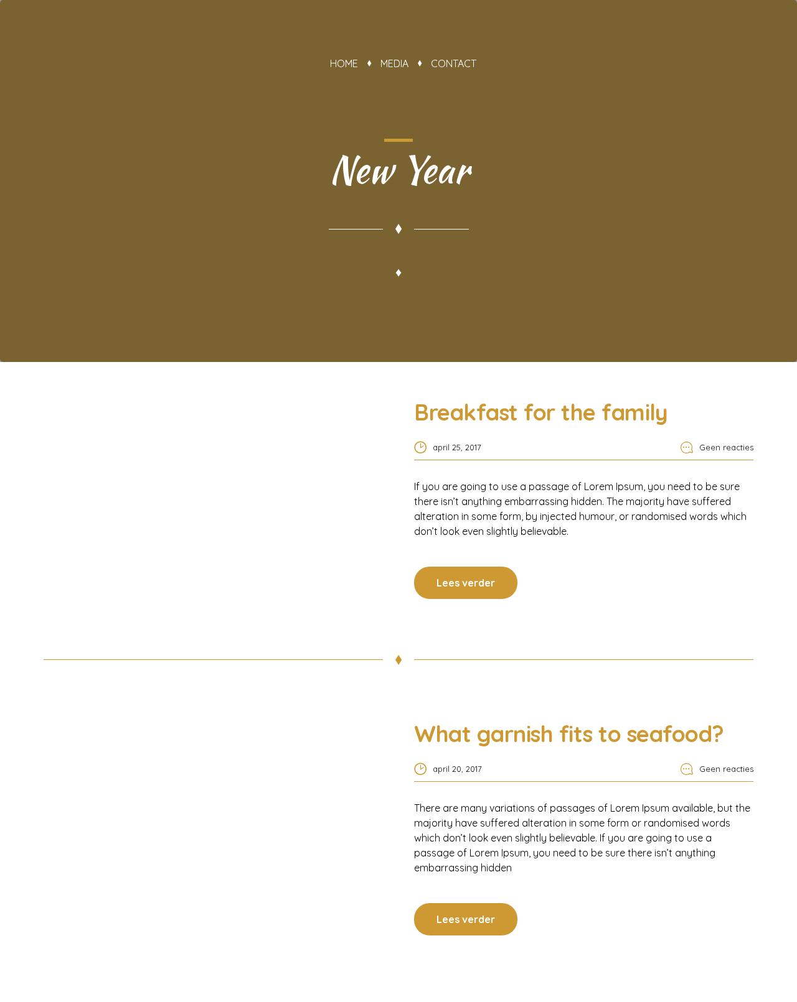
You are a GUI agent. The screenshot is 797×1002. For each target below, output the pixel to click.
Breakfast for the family (540, 412)
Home (344, 63)
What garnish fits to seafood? (569, 734)
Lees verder (465, 583)
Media (394, 63)
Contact (453, 63)
